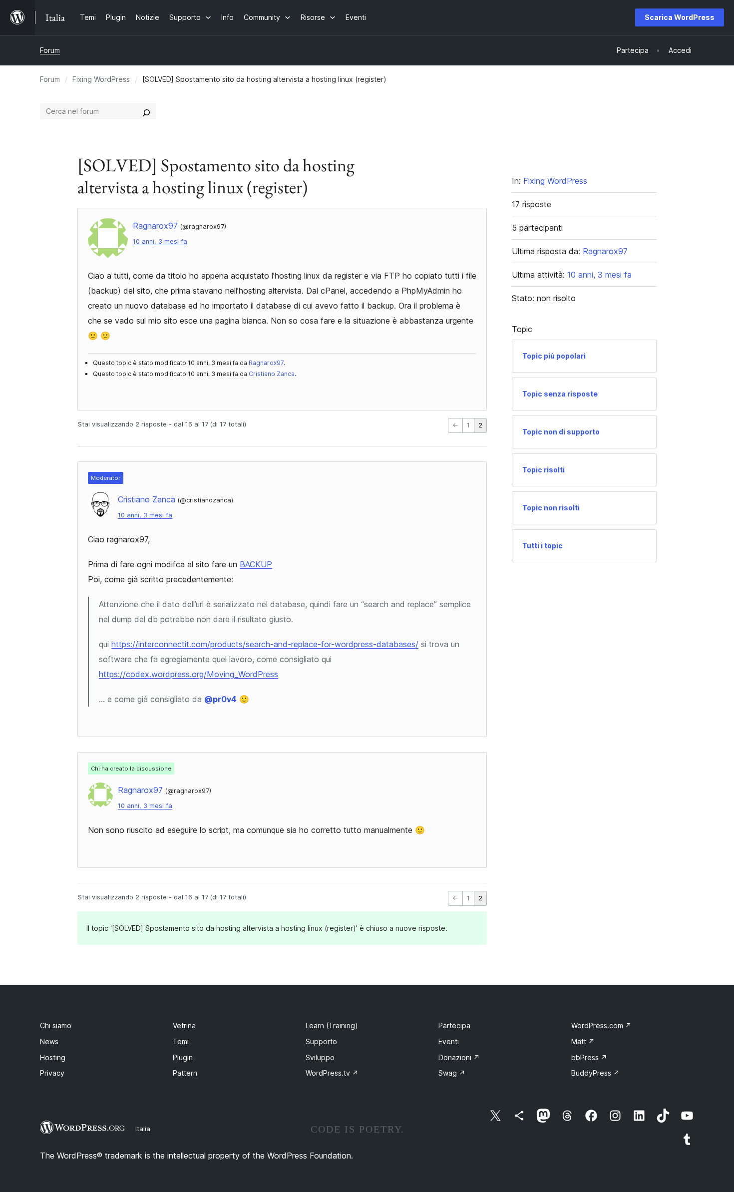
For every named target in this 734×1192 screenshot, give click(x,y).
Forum (50, 50)
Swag (451, 1073)
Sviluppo (320, 1057)
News (49, 1041)
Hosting (52, 1057)
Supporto (321, 1041)
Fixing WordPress (101, 79)
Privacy (52, 1073)
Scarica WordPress (680, 17)
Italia (142, 1129)
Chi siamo (55, 1025)
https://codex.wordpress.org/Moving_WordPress (188, 674)
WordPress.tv (332, 1073)
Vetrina (184, 1025)
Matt (583, 1041)
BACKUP (256, 564)
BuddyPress (595, 1073)
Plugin (183, 1057)
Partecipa (454, 1025)
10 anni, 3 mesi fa (160, 241)
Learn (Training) (332, 1025)
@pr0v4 (220, 699)
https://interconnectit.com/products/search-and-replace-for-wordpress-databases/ (264, 644)
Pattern (185, 1073)
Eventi (448, 1041)
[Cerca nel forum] (146, 111)
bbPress (589, 1057)
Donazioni (459, 1057)
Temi (181, 1041)
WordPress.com (601, 1025)
